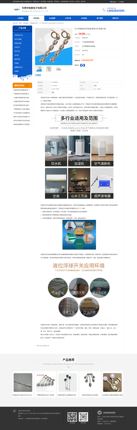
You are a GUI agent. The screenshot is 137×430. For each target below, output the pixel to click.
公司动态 (84, 18)
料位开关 (17, 51)
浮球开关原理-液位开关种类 (68, 395)
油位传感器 (17, 39)
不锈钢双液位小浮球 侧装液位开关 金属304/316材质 (22, 109)
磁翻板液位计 (18, 67)
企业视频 (52, 18)
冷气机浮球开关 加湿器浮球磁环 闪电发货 (22, 113)
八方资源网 (28, 418)
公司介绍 (68, 18)
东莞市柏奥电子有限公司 (48, 413)
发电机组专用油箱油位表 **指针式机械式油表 (22, 90)
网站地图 (44, 418)
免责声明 (33, 418)
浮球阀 (16, 63)
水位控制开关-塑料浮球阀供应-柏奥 (90, 395)
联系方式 (116, 18)
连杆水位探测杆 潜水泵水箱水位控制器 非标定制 (22, 120)
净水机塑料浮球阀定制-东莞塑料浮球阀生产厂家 (116, 395)
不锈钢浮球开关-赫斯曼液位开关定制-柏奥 (47, 395)
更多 (30, 85)
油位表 (16, 55)
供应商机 (36, 18)
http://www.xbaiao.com (43, 345)
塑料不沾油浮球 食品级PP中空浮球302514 (22, 116)
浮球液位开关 (34, 23)
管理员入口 (39, 418)
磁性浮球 (17, 59)
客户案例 (100, 18)
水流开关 (17, 47)
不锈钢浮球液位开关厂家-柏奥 (23, 395)
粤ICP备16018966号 (35, 413)
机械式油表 (17, 43)
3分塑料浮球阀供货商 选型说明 (22, 97)
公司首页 (20, 18)
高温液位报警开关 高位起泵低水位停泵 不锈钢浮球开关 (22, 124)
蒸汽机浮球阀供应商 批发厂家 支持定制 (22, 105)
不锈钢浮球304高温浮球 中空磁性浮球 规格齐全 (22, 94)
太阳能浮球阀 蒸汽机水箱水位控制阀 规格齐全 (22, 101)
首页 (20, 23)
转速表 (16, 71)
